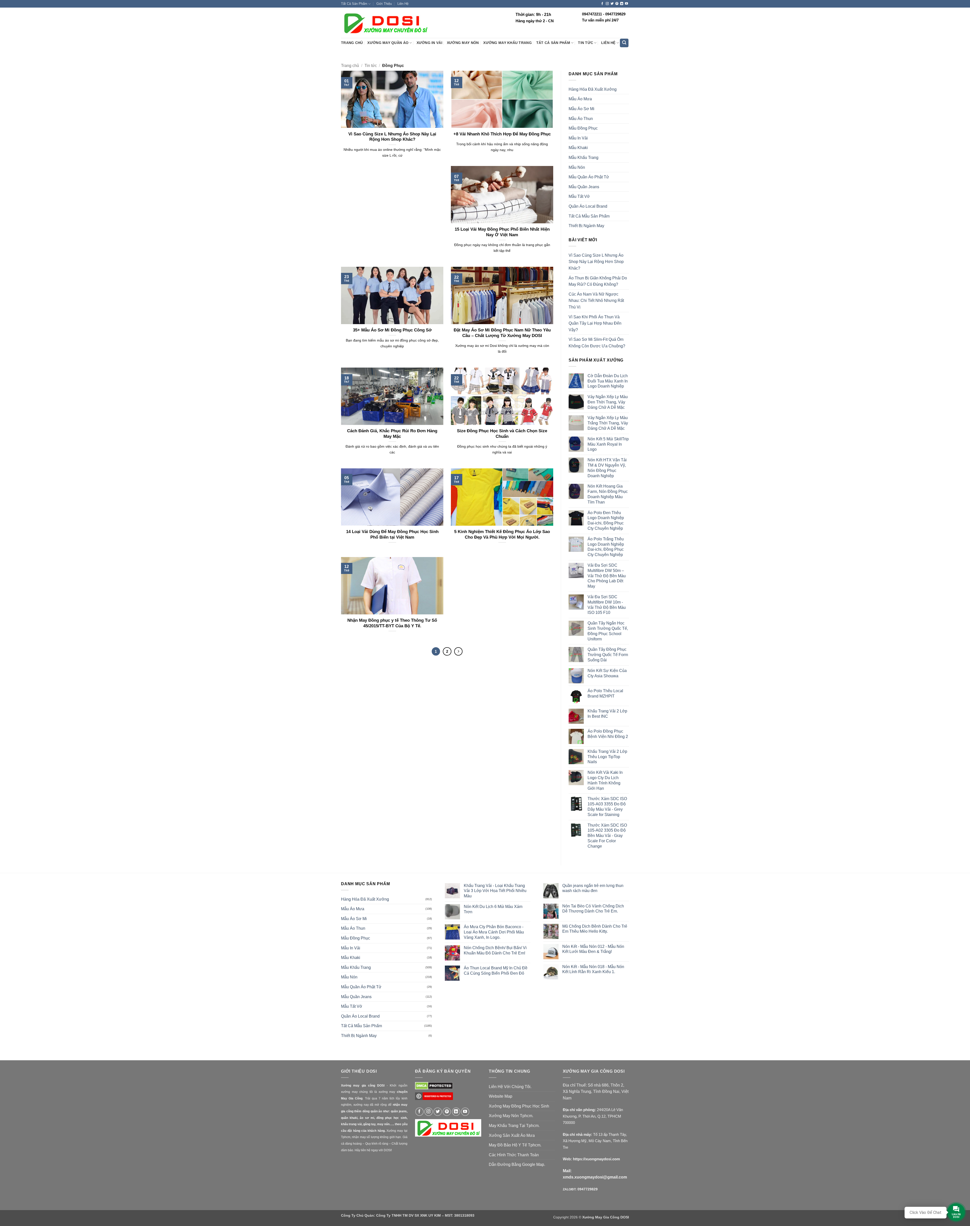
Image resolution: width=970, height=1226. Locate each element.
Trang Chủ (352, 43)
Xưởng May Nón (463, 43)
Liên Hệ (402, 4)
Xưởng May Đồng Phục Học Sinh (519, 1106)
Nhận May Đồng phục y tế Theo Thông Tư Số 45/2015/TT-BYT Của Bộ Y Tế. (392, 623)
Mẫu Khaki (578, 148)
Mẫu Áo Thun (581, 118)
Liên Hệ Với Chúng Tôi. (510, 1087)
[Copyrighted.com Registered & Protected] (434, 1098)
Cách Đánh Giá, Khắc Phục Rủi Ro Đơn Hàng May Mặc (392, 433)
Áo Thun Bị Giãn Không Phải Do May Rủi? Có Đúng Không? (598, 281)
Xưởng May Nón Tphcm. (511, 1116)
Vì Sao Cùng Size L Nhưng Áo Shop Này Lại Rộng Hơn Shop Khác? (392, 137)
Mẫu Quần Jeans (584, 187)
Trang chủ (350, 65)
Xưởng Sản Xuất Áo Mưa (512, 1135)
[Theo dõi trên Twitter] (612, 4)
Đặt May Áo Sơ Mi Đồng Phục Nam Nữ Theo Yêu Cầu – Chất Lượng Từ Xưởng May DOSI (502, 333)
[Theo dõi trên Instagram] (607, 4)
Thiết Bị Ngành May (586, 226)
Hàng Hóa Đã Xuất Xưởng (593, 89)
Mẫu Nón (577, 167)
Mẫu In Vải (578, 138)
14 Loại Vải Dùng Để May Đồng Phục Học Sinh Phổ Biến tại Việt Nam (392, 534)
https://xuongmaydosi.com (596, 1159)
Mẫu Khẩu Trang (583, 157)
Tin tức (585, 43)
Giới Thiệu (384, 4)
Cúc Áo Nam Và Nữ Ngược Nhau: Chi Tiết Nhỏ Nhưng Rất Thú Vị (596, 300)
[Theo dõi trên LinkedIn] (621, 4)
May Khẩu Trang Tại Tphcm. (514, 1125)
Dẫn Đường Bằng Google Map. (517, 1164)
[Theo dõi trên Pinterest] (616, 4)
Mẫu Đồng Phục (583, 128)
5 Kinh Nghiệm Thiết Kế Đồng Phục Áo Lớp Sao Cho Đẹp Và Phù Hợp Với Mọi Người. (502, 534)
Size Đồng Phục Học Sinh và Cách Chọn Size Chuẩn (502, 433)
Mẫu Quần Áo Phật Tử (589, 177)
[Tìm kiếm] (624, 43)
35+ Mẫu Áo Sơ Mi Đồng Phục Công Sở (392, 330)
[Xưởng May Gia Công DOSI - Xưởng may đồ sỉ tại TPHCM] (385, 23)
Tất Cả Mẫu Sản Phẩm (589, 216)
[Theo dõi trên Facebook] (602, 4)
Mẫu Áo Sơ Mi (581, 109)
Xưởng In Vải (429, 43)
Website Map (500, 1096)
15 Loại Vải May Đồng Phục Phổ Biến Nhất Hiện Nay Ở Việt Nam (502, 232)
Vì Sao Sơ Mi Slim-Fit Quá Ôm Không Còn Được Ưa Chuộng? (597, 342)
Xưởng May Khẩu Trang (507, 43)
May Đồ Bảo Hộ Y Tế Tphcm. (515, 1145)
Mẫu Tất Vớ (579, 196)
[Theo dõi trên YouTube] (626, 4)
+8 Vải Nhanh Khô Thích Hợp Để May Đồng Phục (502, 134)
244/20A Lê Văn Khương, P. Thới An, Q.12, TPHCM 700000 (593, 1116)
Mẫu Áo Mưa (580, 99)
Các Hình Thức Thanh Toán (514, 1155)
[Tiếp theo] (458, 651)
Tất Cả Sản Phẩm (354, 4)
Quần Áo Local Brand (588, 206)
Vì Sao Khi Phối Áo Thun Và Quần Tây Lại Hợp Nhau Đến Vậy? (595, 323)
